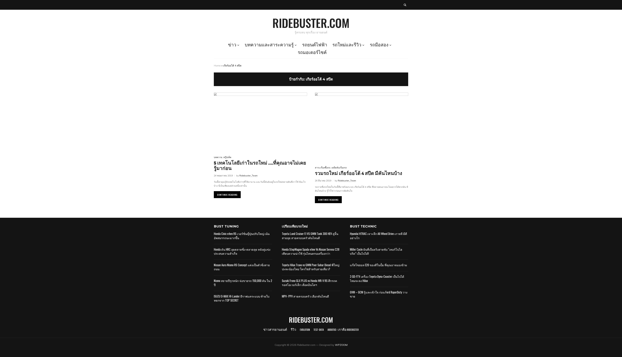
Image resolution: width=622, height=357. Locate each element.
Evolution (305, 330)
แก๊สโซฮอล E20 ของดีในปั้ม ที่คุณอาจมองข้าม (378, 265)
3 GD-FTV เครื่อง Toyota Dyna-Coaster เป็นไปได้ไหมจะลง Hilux (377, 278)
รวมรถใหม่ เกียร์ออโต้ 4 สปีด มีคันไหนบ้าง (358, 173)
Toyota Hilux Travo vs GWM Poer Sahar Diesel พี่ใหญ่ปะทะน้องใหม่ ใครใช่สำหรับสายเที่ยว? (310, 267)
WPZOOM (341, 344)
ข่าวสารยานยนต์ (275, 330)
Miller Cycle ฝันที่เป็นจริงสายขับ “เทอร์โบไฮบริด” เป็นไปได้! (376, 251)
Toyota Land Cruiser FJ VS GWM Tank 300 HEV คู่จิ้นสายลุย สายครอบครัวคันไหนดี (310, 236)
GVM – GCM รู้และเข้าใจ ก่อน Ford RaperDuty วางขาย (378, 294)
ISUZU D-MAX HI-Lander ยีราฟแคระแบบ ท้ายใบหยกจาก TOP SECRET (241, 298)
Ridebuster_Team (248, 175)
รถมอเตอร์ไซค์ (312, 53)
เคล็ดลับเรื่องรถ (339, 167)
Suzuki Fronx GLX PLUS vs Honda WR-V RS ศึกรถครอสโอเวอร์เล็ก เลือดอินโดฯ (309, 283)
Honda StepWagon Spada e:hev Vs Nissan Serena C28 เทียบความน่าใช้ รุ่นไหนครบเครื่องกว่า (310, 251)
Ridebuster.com (311, 22)
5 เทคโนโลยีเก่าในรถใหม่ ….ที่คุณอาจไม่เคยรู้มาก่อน (260, 166)
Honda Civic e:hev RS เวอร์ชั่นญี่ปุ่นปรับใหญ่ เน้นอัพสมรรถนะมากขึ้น (242, 236)
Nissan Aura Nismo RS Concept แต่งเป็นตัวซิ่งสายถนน (242, 267)
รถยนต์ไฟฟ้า (314, 45)
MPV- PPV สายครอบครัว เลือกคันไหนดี (305, 296)
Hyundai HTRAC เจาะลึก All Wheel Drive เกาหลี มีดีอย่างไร (378, 236)
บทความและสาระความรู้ (269, 45)
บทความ (218, 157)
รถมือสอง (379, 45)
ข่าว (232, 45)
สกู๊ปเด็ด (227, 157)
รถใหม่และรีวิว (346, 45)
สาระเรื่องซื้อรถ (322, 167)
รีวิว (293, 330)
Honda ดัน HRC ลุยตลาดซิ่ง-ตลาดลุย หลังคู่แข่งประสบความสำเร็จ (242, 251)
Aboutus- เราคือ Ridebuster (343, 330)
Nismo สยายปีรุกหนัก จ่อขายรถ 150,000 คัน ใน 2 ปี (243, 283)
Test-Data (319, 330)
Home (217, 65)
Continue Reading (227, 194)
